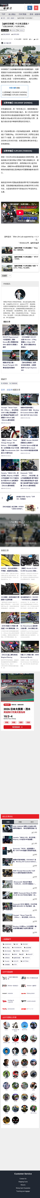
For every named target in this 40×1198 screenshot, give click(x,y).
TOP (3, 14)
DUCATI (16, 961)
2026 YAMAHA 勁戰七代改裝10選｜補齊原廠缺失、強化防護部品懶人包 (25, 827)
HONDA (14, 30)
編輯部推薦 (17, 957)
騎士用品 (7, 947)
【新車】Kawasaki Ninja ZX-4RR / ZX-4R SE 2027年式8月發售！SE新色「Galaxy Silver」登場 (25, 894)
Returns (23, 1185)
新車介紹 (7, 954)
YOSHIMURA (18, 947)
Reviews (33, 4)
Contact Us (23, 1178)
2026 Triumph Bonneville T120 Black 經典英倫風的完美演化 (24, 872)
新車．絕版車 (5, 30)
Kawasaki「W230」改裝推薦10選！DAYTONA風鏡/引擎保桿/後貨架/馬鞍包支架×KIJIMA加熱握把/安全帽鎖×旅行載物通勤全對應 (24, 849)
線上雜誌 (12, 14)
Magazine (19, 4)
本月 (32, 822)
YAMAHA (21, 30)
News (11, 4)
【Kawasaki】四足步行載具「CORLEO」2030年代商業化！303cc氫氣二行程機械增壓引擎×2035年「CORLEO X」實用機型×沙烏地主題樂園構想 (24, 883)
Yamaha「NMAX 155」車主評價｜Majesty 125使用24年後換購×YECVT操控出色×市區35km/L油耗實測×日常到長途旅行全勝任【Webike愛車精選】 (25, 838)
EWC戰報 (22, 14)
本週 (20, 822)
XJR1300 (16, 34)
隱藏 (18, 88)
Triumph (7, 961)
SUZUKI (26, 951)
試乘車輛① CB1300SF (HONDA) (14, 92)
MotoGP (30, 954)
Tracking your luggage (23, 1191)
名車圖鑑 (7, 964)
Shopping (4, 4)
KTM (15, 964)
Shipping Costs (23, 1181)
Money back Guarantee (23, 1188)
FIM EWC (25, 944)
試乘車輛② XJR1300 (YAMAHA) (14, 95)
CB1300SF (6, 34)
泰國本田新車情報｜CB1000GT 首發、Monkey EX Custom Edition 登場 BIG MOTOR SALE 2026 (24, 861)
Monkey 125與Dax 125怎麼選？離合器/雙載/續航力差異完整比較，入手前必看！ (24, 927)
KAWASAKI (8, 944)
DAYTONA (25, 961)
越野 (22, 954)
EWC (16, 944)
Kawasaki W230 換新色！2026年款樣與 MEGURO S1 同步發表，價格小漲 (25, 905)
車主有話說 (8, 951)
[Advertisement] (20, 751)
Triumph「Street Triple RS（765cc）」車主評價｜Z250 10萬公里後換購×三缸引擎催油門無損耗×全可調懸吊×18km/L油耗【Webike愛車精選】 (25, 916)
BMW (15, 954)
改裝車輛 (28, 947)
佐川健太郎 (7, 43)
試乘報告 (7, 957)
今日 (8, 822)
